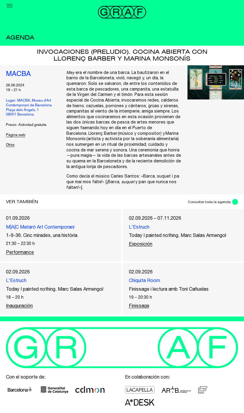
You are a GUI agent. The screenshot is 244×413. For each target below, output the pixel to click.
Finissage (139, 305)
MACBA (18, 74)
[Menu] (9, 5)
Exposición (140, 243)
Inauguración (19, 305)
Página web (15, 135)
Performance (20, 252)
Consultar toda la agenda (209, 202)
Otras (10, 145)
